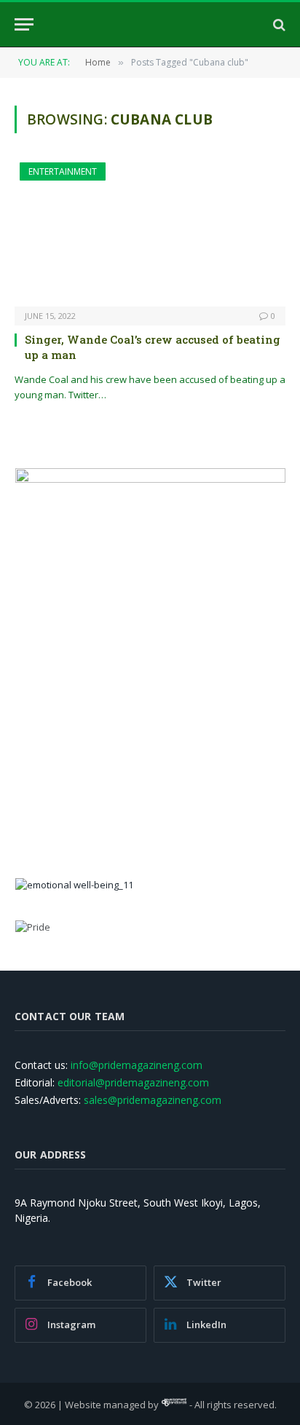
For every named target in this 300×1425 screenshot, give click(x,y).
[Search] (277, 24)
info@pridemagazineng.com (136, 1065)
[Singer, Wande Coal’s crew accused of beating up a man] (150, 234)
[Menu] (24, 24)
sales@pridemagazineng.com (152, 1100)
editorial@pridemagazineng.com (133, 1082)
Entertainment (62, 171)
